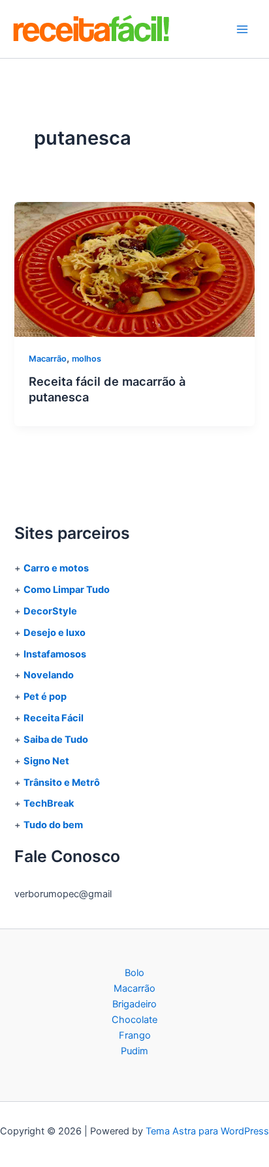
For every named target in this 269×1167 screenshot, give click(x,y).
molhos (86, 359)
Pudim (134, 1051)
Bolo (134, 973)
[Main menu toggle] (242, 29)
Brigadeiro (134, 1004)
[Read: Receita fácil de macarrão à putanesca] (134, 268)
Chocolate (134, 1020)
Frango (135, 1035)
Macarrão (48, 359)
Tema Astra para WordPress (207, 1131)
